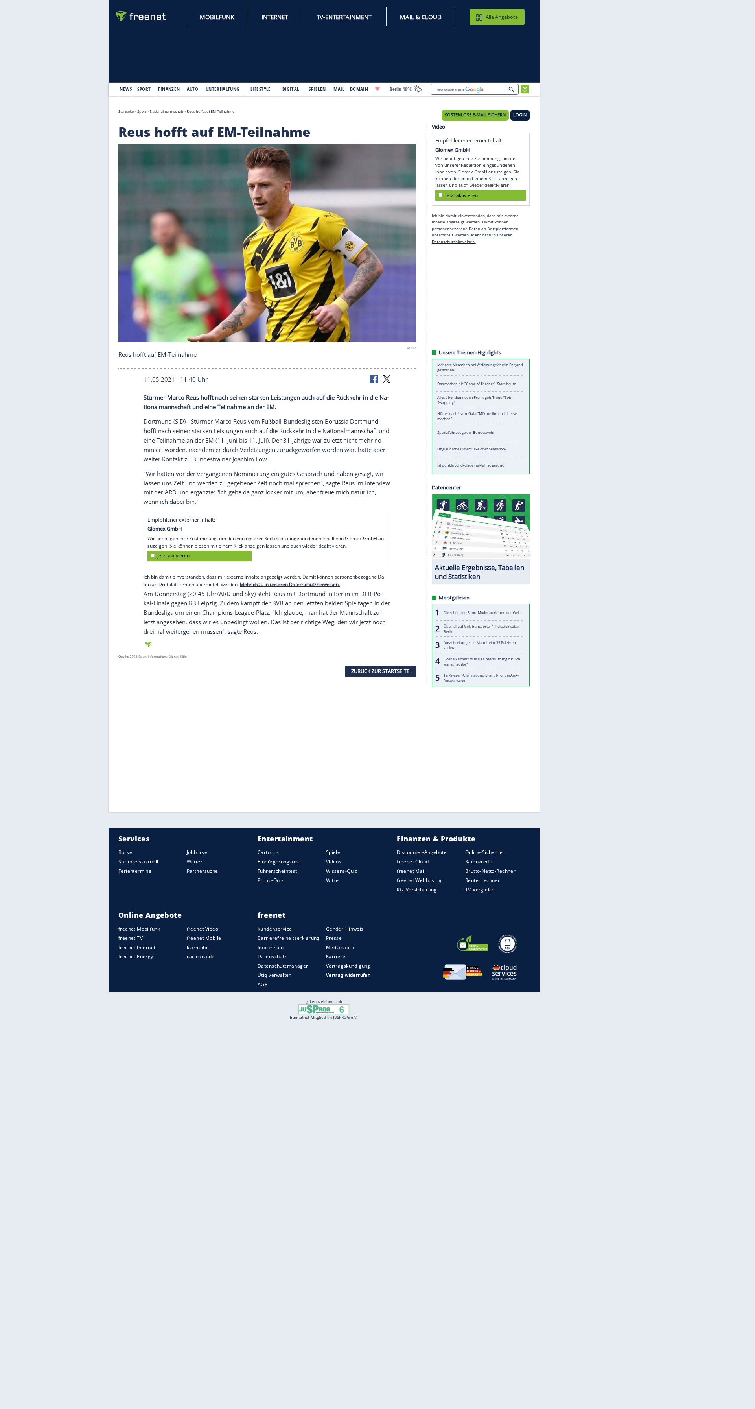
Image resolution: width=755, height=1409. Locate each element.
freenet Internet (137, 947)
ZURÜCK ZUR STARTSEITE (380, 670)
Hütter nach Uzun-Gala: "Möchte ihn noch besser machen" (477, 416)
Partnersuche (202, 871)
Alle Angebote (502, 16)
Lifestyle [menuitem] (260, 88)
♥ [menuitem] (377, 88)
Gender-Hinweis (345, 928)
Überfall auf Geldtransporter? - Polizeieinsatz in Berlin (482, 628)
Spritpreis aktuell (138, 862)
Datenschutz (272, 956)
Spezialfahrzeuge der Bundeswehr (466, 432)
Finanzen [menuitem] (169, 88)
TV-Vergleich (480, 889)
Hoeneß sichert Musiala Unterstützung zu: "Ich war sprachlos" (482, 661)
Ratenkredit (478, 862)
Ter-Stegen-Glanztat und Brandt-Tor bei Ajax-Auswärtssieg (481, 678)
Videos (334, 862)
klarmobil (198, 947)
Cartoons (268, 852)
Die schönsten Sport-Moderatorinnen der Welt (482, 612)
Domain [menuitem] (359, 88)
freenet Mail (411, 871)
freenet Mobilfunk (139, 928)
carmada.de (201, 956)
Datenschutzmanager (283, 966)
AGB (263, 984)
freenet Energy (135, 956)
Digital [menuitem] (290, 88)
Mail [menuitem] (338, 88)
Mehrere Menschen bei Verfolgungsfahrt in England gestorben (480, 367)
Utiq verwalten (275, 975)
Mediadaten (340, 947)
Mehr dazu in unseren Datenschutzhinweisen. (290, 584)
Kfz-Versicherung (417, 889)
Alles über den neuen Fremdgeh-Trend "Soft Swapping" (474, 400)
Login (520, 115)
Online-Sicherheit (485, 852)
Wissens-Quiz (341, 871)
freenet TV (130, 938)
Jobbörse (197, 852)
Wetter (195, 862)
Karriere (335, 956)
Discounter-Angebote (422, 852)
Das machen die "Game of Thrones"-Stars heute (476, 383)
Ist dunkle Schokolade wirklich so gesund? (471, 465)
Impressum (271, 947)
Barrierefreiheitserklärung (289, 938)
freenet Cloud (413, 862)
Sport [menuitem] (144, 88)
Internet (274, 17)
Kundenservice (275, 928)
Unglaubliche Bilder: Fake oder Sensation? (471, 449)
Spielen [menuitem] (317, 88)
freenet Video (202, 928)
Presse (334, 938)
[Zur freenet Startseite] (141, 16)
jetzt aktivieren (173, 556)
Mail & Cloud (421, 17)
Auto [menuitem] (193, 88)
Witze (332, 880)
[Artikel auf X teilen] (386, 378)
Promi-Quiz (271, 880)
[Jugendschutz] (323, 1009)
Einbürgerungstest (279, 862)
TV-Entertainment (344, 17)
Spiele (333, 852)
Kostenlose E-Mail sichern (475, 115)
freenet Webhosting (420, 880)
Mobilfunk (217, 17)
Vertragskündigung (348, 966)
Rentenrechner (482, 880)
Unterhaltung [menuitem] (222, 88)
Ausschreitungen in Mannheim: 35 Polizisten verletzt (480, 645)
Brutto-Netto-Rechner (490, 871)
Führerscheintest (277, 871)
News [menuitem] (126, 88)
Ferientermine (134, 871)
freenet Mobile (204, 938)
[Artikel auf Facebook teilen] (374, 378)
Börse (125, 852)
